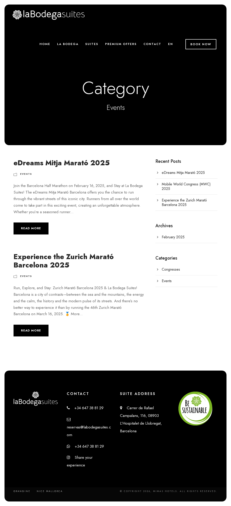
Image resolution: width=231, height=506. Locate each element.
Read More (31, 228)
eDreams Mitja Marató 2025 (62, 163)
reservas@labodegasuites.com (89, 427)
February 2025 (173, 237)
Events (26, 174)
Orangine (22, 491)
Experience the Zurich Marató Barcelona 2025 (64, 261)
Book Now (200, 44)
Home (44, 44)
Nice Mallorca (50, 491)
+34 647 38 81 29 (87, 408)
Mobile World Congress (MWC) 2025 (186, 186)
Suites (91, 44)
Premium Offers (121, 44)
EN (170, 44)
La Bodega (68, 44)
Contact (152, 44)
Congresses (171, 269)
